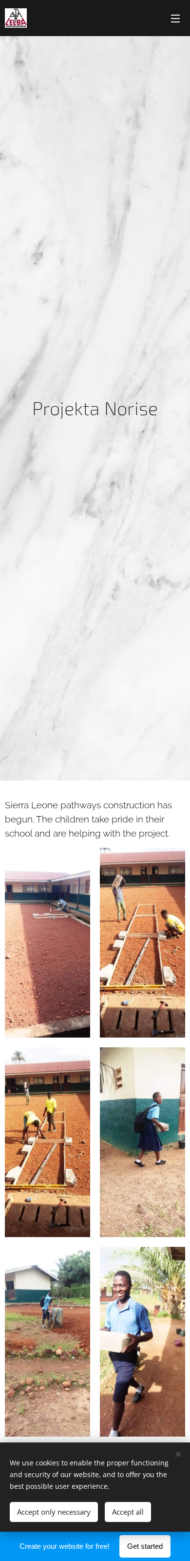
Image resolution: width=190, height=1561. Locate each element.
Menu (175, 18)
